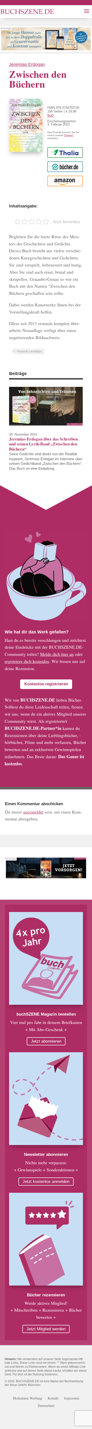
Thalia (65, 152)
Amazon (65, 180)
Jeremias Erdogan (27, 64)
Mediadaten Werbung (27, 1398)
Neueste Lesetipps (29, 351)
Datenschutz (46, 1406)
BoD (50, 115)
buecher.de (65, 166)
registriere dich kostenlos (27, 661)
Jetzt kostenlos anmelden (46, 1181)
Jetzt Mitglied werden (46, 1329)
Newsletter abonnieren (46, 1154)
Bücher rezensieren (46, 1295)
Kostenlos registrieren (46, 684)
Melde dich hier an (57, 654)
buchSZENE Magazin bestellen (46, 1014)
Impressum (71, 1398)
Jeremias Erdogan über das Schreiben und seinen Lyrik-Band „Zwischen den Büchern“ (43, 444)
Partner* (69, 135)
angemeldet (33, 812)
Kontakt (53, 1398)
